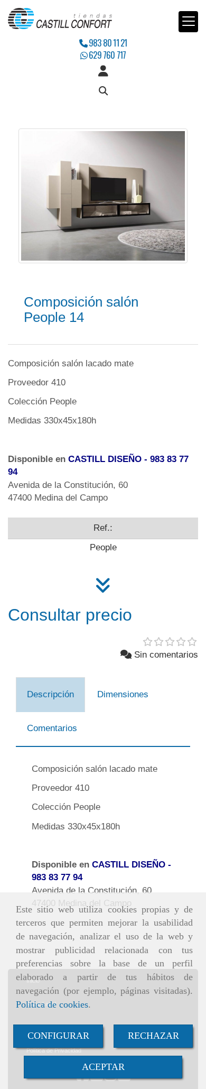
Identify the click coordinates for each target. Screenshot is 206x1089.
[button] (103, 71)
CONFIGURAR (58, 1035)
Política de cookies (52, 1004)
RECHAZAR (153, 1035)
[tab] (50, 694)
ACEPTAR (103, 1067)
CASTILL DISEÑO (105, 459)
